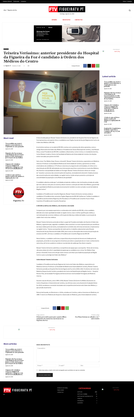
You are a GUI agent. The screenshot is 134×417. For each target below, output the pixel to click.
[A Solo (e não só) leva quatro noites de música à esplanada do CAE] (28, 177)
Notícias (6, 49)
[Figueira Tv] (18, 192)
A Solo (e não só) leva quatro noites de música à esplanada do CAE (14, 176)
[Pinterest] (93, 66)
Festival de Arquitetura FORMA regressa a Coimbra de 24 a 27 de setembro (112, 131)
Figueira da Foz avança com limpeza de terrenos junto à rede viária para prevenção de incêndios (14, 155)
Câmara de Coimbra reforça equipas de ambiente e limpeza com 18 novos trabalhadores (14, 166)
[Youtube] (126, 10)
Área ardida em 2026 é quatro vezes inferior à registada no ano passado (14, 145)
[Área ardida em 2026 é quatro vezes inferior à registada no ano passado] (28, 146)
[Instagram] (9, 396)
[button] (129, 10)
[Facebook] (119, 10)
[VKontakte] (15, 396)
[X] (122, 10)
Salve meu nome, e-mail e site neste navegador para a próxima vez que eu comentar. (62, 370)
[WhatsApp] (97, 66)
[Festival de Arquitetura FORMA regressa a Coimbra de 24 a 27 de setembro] (125, 130)
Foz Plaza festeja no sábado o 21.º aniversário (87, 318)
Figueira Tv (8, 65)
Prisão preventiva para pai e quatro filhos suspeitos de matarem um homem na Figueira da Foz (51, 318)
